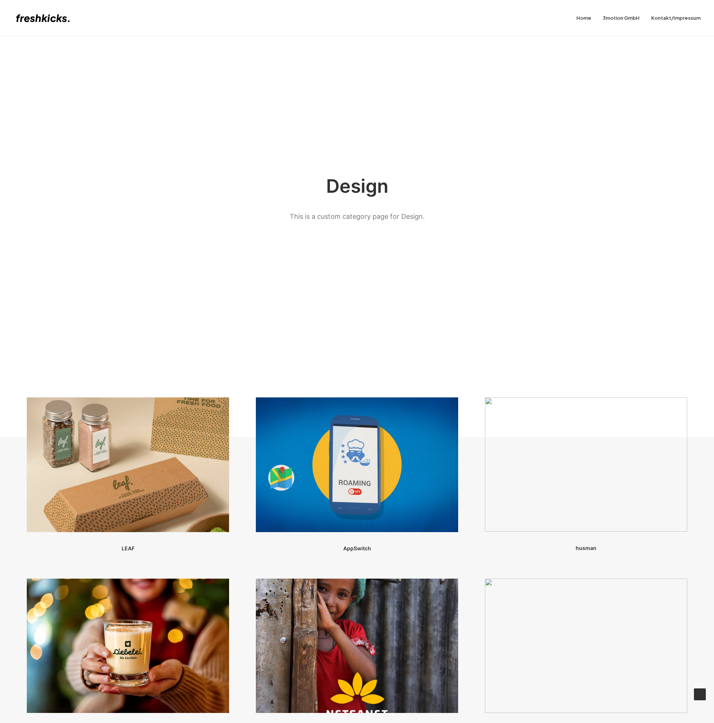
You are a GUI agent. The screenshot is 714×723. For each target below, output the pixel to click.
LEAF (128, 548)
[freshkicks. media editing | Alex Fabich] (46, 18)
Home (583, 18)
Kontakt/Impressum (676, 18)
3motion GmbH (621, 18)
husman (586, 548)
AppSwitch (357, 548)
